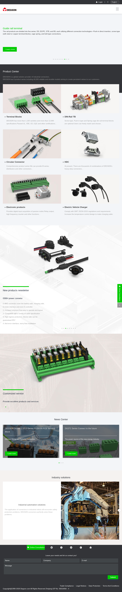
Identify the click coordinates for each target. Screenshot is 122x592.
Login (100, 2)
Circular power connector (14, 298)
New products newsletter (16, 290)
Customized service (13, 393)
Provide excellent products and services (21, 401)
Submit (113, 577)
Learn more (10, 49)
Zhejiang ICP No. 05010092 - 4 (57, 589)
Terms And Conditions (111, 586)
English (114, 2)
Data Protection (94, 586)
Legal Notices (81, 586)
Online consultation (37, 547)
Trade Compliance (67, 586)
